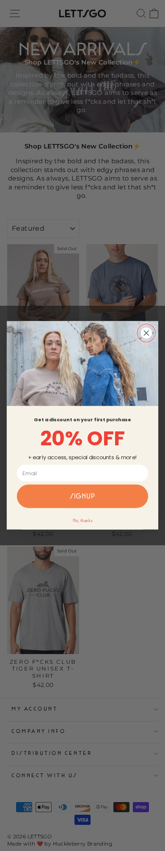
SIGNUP (82, 496)
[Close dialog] (146, 333)
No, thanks (83, 521)
